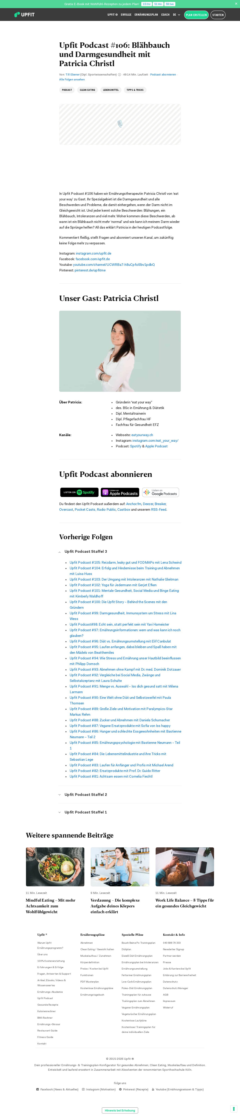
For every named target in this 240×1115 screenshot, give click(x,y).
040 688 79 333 (172, 943)
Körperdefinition (89, 962)
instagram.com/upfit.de (93, 253)
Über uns (42, 955)
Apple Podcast (156, 446)
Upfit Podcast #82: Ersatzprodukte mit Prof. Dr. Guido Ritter (115, 771)
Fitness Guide (45, 1037)
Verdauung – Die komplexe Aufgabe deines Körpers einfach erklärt (115, 906)
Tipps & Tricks (135, 90)
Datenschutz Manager (175, 988)
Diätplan (126, 949)
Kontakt (41, 1044)
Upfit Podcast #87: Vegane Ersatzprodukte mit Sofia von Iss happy (120, 726)
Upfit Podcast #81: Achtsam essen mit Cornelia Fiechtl (111, 776)
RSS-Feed (158, 510)
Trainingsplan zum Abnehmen (138, 1001)
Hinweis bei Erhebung (120, 1110)
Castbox (123, 510)
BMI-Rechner (45, 1018)
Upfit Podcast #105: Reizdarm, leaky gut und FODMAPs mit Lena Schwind (125, 563)
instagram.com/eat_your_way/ (155, 441)
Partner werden (172, 956)
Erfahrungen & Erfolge (50, 967)
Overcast (66, 510)
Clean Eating (87, 90)
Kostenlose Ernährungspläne (96, 988)
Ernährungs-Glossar (48, 1024)
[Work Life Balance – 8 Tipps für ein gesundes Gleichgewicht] (184, 866)
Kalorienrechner (46, 1011)
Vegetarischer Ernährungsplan (139, 1014)
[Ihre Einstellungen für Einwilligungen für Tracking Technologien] (234, 1109)
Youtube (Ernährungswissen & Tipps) (179, 1089)
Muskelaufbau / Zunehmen (95, 956)
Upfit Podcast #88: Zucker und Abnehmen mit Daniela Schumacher (120, 720)
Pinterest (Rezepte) (135, 1089)
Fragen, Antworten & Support (54, 974)
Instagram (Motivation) (100, 1089)
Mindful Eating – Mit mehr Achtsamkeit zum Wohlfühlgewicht (51, 906)
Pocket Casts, (85, 510)
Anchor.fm (133, 504)
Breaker (160, 504)
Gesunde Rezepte (47, 1005)
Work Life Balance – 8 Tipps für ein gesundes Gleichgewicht (184, 903)
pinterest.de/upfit (90, 270)
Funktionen (86, 975)
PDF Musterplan (89, 982)
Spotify (135, 446)
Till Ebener (73, 74)
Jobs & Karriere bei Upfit (177, 969)
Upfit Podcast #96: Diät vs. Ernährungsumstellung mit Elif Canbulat (120, 641)
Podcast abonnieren (163, 74)
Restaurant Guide (47, 1031)
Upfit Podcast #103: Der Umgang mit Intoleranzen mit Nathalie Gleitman (124, 579)
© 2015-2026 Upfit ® (120, 1059)
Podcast (67, 90)
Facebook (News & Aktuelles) (59, 1089)
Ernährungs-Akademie (50, 992)
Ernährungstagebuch (92, 995)
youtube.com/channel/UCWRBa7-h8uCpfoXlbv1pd (114, 265)
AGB (165, 995)
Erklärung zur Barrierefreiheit (179, 975)
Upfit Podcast (45, 998)
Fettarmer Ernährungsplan (136, 975)
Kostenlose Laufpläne (134, 1021)
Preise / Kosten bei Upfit (94, 969)
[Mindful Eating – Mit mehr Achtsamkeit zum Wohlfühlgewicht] (55, 866)
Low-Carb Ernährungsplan (136, 982)
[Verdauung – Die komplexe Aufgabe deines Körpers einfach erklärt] (120, 866)
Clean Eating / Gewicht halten (97, 949)
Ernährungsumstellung (134, 969)
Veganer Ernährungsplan (136, 1008)
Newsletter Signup (173, 949)
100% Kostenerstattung (51, 961)
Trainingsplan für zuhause (136, 995)
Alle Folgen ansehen (72, 79)
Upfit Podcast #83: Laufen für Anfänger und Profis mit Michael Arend (121, 765)
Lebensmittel (111, 90)
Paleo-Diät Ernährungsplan (137, 988)
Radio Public (106, 510)
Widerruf (168, 1008)
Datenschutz (170, 982)
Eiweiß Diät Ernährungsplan (137, 956)
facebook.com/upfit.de (93, 259)
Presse (167, 962)
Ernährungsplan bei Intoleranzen (140, 962)
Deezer (148, 504)
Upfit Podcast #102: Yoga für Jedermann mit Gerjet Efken (113, 585)
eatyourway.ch (142, 435)
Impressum (169, 1001)
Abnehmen (86, 943)
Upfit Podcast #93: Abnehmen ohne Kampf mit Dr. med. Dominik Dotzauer (125, 669)
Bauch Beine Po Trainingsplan (138, 943)
